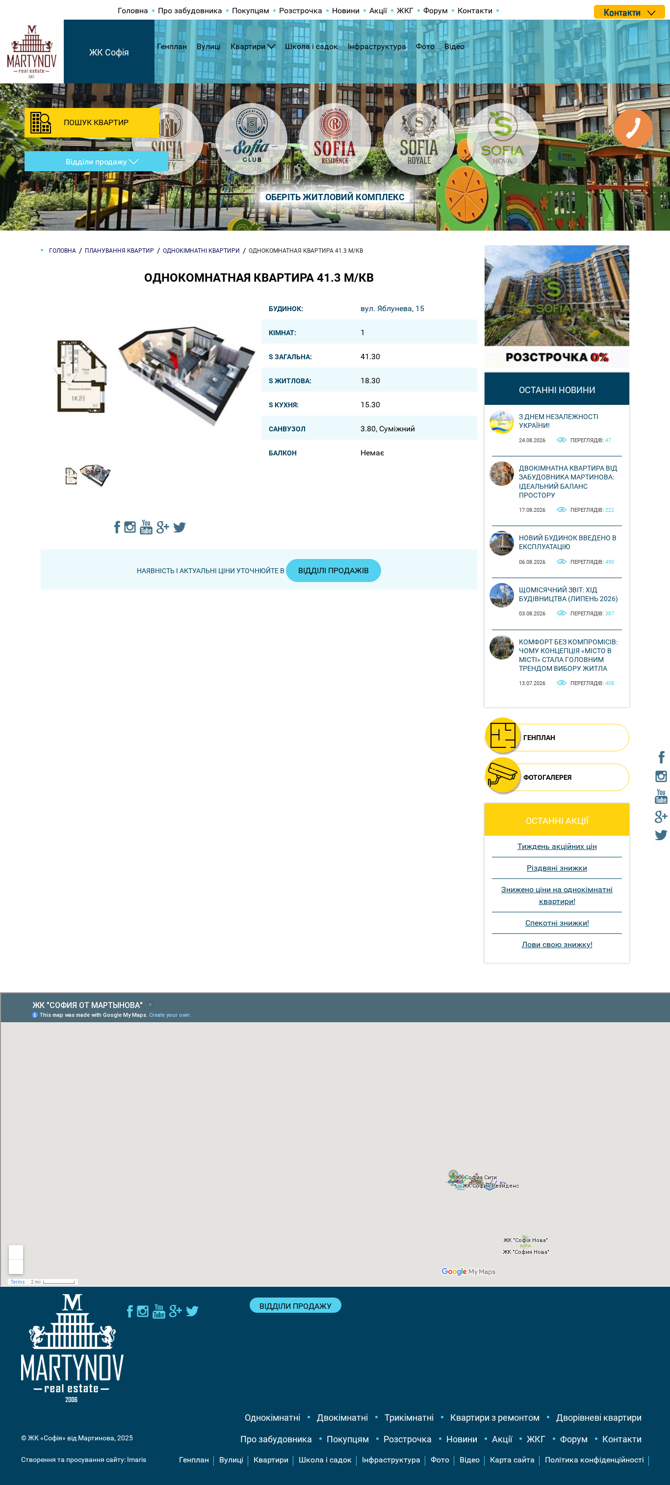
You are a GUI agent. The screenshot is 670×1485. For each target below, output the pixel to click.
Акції (378, 10)
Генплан (172, 46)
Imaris (136, 1459)
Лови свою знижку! (557, 944)
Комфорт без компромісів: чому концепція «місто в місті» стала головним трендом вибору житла (568, 655)
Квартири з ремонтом (495, 1417)
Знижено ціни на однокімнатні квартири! (557, 895)
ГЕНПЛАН (539, 738)
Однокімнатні (272, 1417)
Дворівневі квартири (599, 1417)
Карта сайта (512, 1459)
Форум (435, 10)
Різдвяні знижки (557, 868)
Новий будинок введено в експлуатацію (568, 542)
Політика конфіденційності (594, 1459)
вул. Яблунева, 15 (392, 308)
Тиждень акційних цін (557, 846)
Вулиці (209, 46)
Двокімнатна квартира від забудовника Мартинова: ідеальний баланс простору (568, 481)
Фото (425, 46)
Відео (454, 46)
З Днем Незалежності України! (558, 421)
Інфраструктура (377, 46)
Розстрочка (300, 10)
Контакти (475, 10)
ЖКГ (405, 10)
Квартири (248, 46)
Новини (346, 10)
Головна (133, 10)
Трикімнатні (409, 1417)
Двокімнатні (342, 1417)
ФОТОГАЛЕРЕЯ (547, 777)
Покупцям (250, 10)
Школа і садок (311, 46)
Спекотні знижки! (557, 923)
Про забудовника (190, 10)
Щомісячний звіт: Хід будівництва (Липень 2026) (568, 594)
